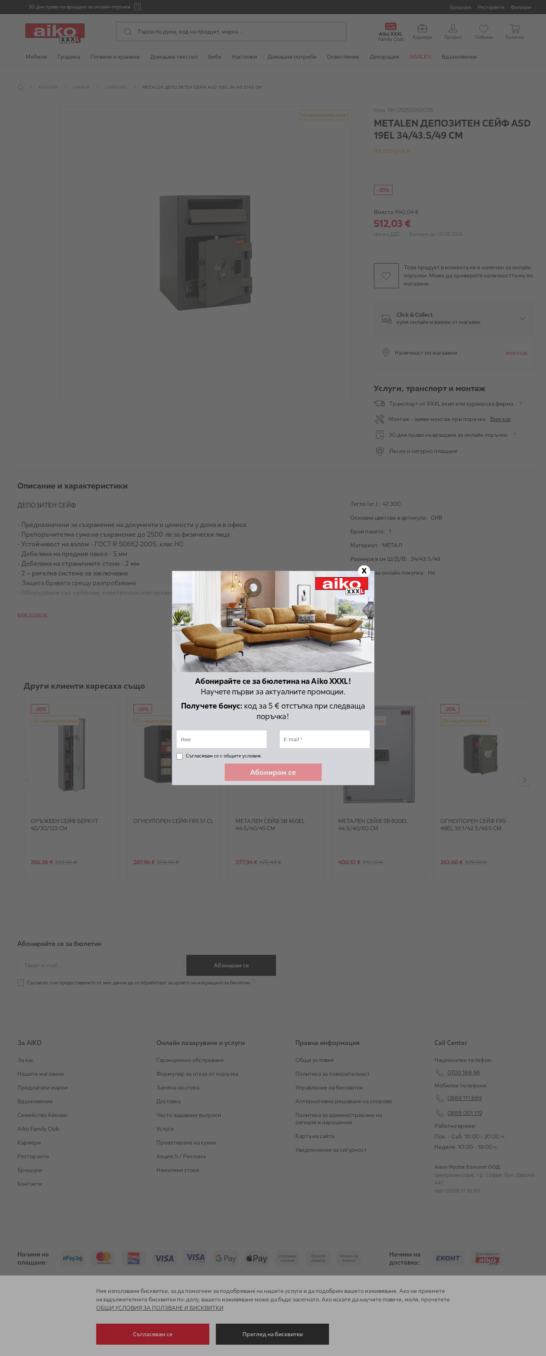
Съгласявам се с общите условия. (224, 756)
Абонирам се (273, 772)
